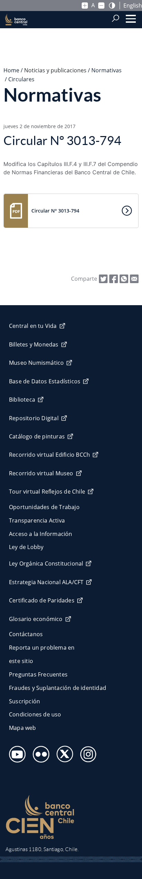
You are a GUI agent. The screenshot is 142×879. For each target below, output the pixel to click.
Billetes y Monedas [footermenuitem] (34, 344)
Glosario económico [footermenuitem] (36, 619)
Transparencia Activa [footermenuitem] (37, 520)
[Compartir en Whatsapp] (124, 278)
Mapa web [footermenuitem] (22, 728)
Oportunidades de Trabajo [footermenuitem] (44, 507)
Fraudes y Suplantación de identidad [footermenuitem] (57, 688)
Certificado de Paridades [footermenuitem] (41, 600)
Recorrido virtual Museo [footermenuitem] (41, 473)
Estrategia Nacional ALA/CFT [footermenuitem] (46, 582)
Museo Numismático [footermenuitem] (36, 362)
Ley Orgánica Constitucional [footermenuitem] (46, 563)
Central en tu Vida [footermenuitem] (33, 326)
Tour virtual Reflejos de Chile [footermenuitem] (47, 491)
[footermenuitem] (15, 752)
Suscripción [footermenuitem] (24, 701)
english (132, 5)
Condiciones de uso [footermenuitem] (35, 714)
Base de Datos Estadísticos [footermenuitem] (44, 381)
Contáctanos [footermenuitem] (26, 634)
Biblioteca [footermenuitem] (22, 399)
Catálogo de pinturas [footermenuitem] (37, 436)
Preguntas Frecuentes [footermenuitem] (38, 674)
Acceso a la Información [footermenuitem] (40, 534)
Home (11, 70)
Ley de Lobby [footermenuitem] (26, 547)
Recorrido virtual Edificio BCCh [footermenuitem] (49, 454)
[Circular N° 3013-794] (134, 278)
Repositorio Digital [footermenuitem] (34, 418)
